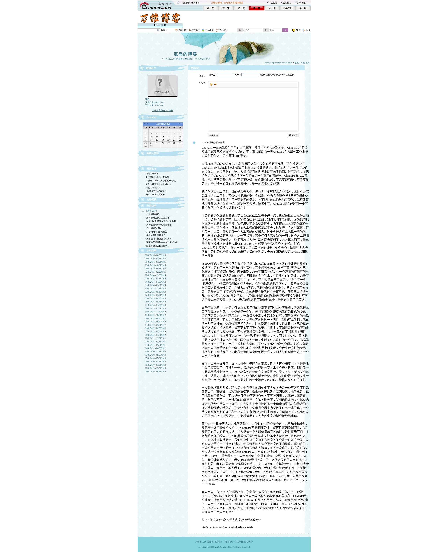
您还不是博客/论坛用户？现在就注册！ (278, 74)
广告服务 (273, 3)
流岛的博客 (185, 54)
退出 (308, 30)
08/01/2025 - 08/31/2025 (155, 268)
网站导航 (238, 541)
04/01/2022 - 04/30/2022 (155, 328)
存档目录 (151, 250)
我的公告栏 (153, 153)
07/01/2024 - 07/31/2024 (155, 278)
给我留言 (223, 30)
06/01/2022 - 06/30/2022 (155, 321)
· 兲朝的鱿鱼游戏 (152, 187)
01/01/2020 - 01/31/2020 (155, 365)
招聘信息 (229, 541)
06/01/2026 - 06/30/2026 (155, 255)
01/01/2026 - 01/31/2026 (155, 262)
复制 (297, 63)
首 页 (210, 8)
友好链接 (151, 199)
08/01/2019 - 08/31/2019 (155, 371)
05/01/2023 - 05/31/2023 (155, 302)
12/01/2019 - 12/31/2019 (155, 368)
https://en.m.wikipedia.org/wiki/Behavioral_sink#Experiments (227, 527)
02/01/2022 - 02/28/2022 (155, 331)
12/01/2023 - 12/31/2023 (155, 288)
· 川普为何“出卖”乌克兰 (155, 191)
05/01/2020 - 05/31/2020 (155, 358)
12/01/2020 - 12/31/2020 (155, 351)
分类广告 (287, 8)
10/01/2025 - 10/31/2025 (155, 265)
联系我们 (287, 3)
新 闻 (225, 8)
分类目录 (151, 205)
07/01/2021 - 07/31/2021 (155, 341)
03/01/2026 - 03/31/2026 (155, 258)
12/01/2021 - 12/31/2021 (155, 338)
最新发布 (151, 168)
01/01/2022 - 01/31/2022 (155, 335)
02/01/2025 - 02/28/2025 (155, 272)
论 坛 (272, 8)
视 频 (241, 8)
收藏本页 (305, 63)
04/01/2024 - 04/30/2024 (155, 282)
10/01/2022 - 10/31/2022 (155, 315)
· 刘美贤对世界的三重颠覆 (157, 177)
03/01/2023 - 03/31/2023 (155, 308)
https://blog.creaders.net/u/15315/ (278, 63)
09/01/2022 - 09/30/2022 (155, 318)
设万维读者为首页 (191, 3)
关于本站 (199, 541)
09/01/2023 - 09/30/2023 (155, 292)
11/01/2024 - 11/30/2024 (155, 275)
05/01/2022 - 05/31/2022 (155, 325)
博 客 (256, 8)
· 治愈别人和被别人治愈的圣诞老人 (161, 180)
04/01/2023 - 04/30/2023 (155, 305)
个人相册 (209, 30)
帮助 (298, 30)
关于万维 (301, 3)
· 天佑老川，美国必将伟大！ (158, 238)
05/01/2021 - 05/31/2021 (155, 345)
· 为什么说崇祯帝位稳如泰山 (158, 184)
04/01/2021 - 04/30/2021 (155, 348)
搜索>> (164, 30)
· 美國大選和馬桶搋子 (155, 194)
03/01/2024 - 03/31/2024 (155, 285)
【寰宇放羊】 (151, 210)
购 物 (302, 8)
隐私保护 (248, 541)
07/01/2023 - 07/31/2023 (155, 295)
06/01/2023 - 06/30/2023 (155, 298)
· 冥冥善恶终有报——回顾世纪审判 (161, 242)
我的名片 (151, 68)
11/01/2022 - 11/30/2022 (155, 312)
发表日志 (182, 30)
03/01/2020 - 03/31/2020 (155, 361)
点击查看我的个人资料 (162, 110)
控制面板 (195, 30)
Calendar (151, 117)
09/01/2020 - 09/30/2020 (155, 355)
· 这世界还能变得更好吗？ (157, 245)
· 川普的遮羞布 (151, 173)
